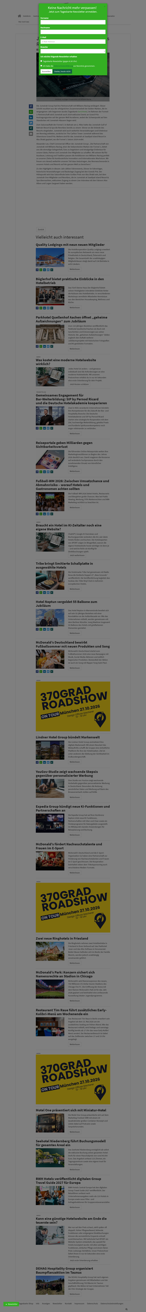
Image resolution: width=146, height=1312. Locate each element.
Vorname (44, 18)
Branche (44, 47)
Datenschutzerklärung (63, 66)
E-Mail (43, 37)
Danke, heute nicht (62, 71)
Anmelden (46, 71)
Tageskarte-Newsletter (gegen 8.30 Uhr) (60, 61)
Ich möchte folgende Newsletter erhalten (58, 56)
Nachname (45, 27)
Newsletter (12, 1304)
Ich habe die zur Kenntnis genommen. (69, 66)
